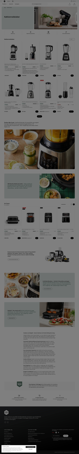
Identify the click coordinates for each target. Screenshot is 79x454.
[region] (18, 449)
